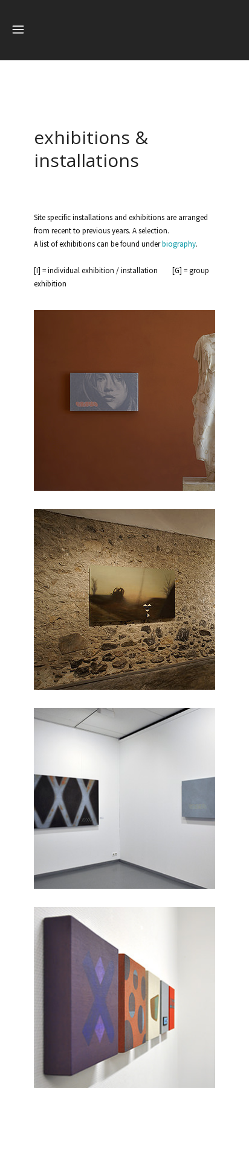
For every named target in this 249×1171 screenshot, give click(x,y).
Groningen (125, 993)
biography (179, 244)
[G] (124, 422)
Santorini (125, 595)
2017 (124, 409)
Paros (124, 396)
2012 (124, 1006)
